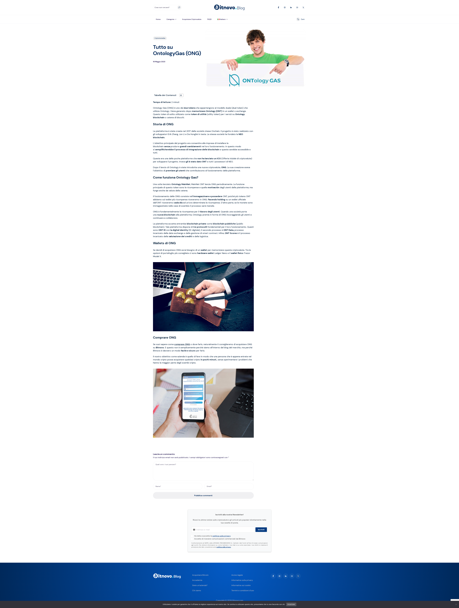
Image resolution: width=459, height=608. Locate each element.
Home (158, 19)
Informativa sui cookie (241, 585)
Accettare (291, 604)
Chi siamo (196, 590)
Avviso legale (237, 575)
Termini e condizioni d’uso (242, 590)
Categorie (170, 19)
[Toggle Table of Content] (180, 95)
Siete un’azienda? (199, 585)
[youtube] (292, 576)
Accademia (197, 580)
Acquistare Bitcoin (200, 575)
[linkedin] (285, 576)
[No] (456, 604)
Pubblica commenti (203, 495)
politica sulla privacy (222, 536)
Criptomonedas (160, 38)
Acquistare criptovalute (191, 19)
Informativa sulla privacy (242, 580)
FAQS (209, 19)
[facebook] (273, 576)
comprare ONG (182, 344)
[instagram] (279, 576)
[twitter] (298, 576)
